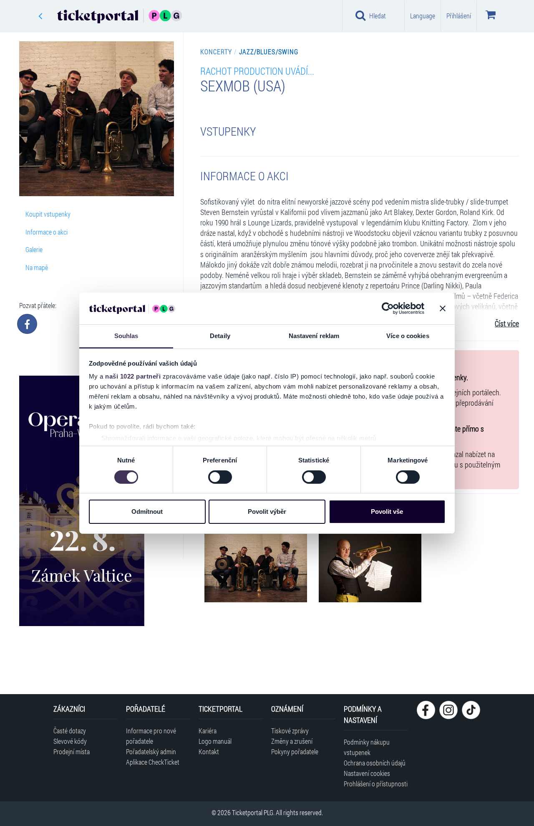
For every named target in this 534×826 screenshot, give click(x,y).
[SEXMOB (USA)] (255, 568)
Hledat (377, 15)
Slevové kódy (70, 741)
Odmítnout (147, 511)
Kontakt (209, 751)
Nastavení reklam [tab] (314, 335)
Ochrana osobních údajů (375, 762)
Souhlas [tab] (126, 335)
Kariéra (208, 730)
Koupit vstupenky (48, 214)
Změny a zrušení (291, 741)
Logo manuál (215, 741)
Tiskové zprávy (290, 730)
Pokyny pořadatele (294, 751)
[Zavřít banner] (443, 308)
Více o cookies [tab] (407, 335)
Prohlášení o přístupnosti (376, 783)
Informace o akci (46, 231)
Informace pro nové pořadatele (151, 735)
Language (422, 15)
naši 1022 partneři (133, 376)
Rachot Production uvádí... (257, 70)
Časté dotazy (69, 730)
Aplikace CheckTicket (152, 762)
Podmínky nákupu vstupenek (367, 747)
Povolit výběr (267, 511)
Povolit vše (387, 511)
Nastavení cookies (367, 773)
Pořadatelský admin (151, 751)
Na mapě (36, 267)
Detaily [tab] (220, 335)
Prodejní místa (71, 751)
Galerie (34, 249)
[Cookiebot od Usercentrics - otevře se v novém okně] (387, 308)
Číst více (507, 323)
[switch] (220, 477)
